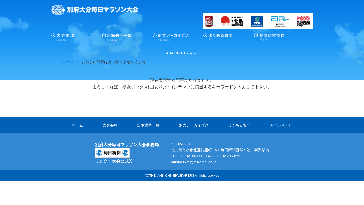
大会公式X (122, 161)
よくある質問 (228, 38)
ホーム (77, 125)
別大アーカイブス (178, 38)
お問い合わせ (279, 38)
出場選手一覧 (127, 38)
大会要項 (76, 38)
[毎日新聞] (112, 151)
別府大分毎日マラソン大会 (95, 10)
